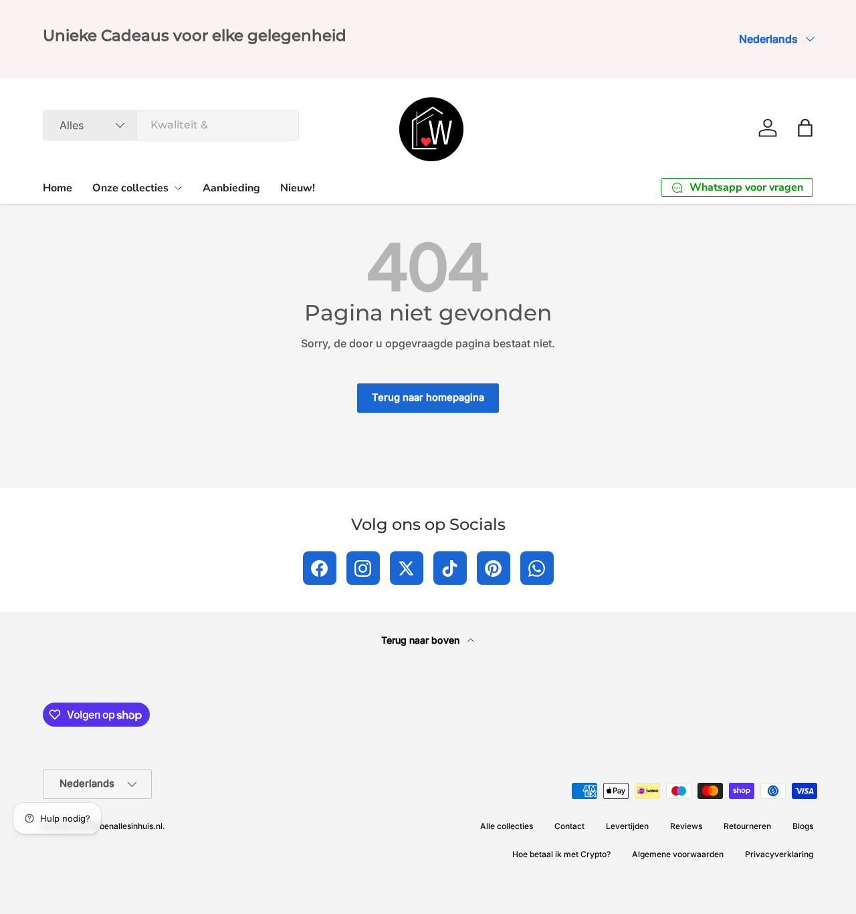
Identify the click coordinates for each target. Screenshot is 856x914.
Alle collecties (506, 826)
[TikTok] (450, 568)
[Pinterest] (493, 568)
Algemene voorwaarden (678, 854)
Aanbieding (231, 188)
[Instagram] (363, 568)
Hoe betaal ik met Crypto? (561, 854)
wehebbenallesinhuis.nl (118, 826)
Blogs (802, 826)
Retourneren (747, 826)
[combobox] (170, 124)
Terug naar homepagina (428, 397)
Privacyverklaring (779, 854)
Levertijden (627, 826)
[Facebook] (319, 568)
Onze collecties (130, 188)
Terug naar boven (421, 640)
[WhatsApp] (537, 568)
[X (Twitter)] (406, 568)
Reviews (686, 826)
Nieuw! (297, 188)
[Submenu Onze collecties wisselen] (178, 188)
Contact (569, 826)
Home (57, 188)
